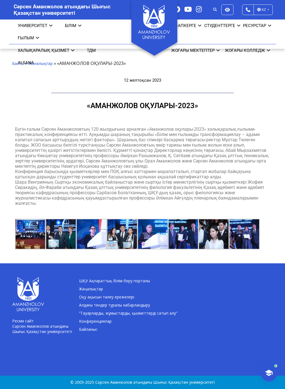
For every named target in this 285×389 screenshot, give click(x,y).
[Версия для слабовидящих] (227, 9)
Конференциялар (95, 321)
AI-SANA (26, 62)
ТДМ (91, 50)
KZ (264, 9)
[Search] (215, 10)
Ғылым (26, 37)
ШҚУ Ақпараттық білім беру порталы (114, 280)
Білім (70, 25)
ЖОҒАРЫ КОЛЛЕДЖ (245, 50)
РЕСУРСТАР (254, 25)
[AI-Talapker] (269, 372)
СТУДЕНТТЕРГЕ (219, 25)
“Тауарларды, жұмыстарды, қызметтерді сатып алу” (128, 313)
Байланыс (88, 329)
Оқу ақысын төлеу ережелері (106, 297)
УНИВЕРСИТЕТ (32, 25)
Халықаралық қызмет (43, 50)
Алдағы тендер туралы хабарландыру (114, 305)
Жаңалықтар (91, 288)
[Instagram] (199, 9)
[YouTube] (188, 9)
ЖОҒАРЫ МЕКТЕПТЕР (193, 50)
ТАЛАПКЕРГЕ (183, 25)
